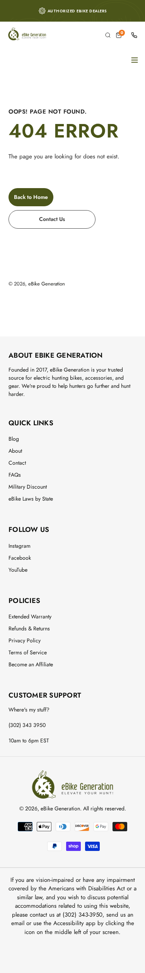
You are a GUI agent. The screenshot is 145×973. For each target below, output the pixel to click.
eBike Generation (46, 283)
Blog (14, 439)
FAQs (15, 475)
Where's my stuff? (29, 709)
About (15, 451)
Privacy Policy (25, 640)
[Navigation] (134, 59)
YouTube (18, 570)
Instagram (20, 546)
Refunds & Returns (29, 628)
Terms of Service (28, 652)
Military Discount (28, 487)
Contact (17, 463)
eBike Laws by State (31, 499)
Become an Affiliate (31, 664)
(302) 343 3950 (27, 725)
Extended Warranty (30, 616)
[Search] (108, 35)
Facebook (20, 558)
